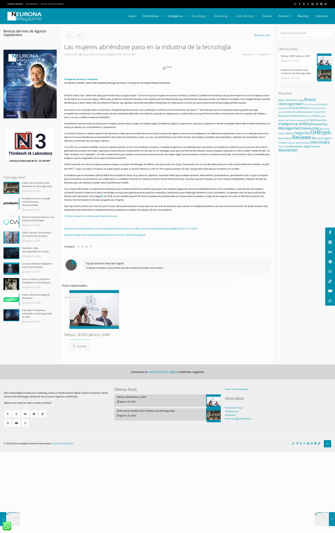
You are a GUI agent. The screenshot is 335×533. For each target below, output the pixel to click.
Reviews (301, 137)
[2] (65, 228)
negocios (302, 132)
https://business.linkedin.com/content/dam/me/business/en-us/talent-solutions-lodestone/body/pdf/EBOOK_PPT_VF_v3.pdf (132, 228)
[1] (65, 216)
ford (315, 116)
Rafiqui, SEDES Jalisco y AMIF (87, 334)
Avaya (300, 100)
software (282, 142)
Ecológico (323, 104)
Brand (310, 99)
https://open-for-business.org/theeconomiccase (92, 216)
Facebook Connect (311, 112)
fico (324, 112)
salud (320, 138)
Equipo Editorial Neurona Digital (98, 54)
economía (283, 108)
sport (298, 142)
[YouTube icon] (308, 4)
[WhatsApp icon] (295, 4)
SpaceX (291, 142)
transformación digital (298, 146)
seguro (327, 138)
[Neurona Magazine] (24, 16)
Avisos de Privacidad (62, 443)
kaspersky (320, 124)
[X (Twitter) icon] (304, 4)
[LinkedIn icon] (312, 4)
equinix (281, 112)
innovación (320, 120)
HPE (308, 120)
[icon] (321, 4)
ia (311, 120)
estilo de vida (293, 112)
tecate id (306, 142)
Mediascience (232, 411)
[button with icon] (8, 414)
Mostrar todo (263, 35)
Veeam (316, 146)
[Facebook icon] (299, 4)
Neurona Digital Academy (238, 418)
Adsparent (230, 415)
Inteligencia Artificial (295, 123)
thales (281, 146)
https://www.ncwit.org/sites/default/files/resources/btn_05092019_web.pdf (106, 234)
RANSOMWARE (285, 138)
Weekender (288, 150)
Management (290, 128)
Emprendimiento (299, 108)
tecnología (320, 142)
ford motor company (295, 120)
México (290, 133)
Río (314, 138)
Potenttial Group (233, 407)
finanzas (283, 116)
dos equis (313, 104)
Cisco (305, 104)
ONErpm (320, 132)
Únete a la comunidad (52, 3)
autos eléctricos (287, 100)
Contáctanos (32, 3)
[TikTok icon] (325, 4)
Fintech (308, 116)
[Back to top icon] (327, 443)
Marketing (311, 128)
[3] (65, 234)
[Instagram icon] (317, 4)
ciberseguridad (290, 103)
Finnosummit (297, 116)
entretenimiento (318, 108)
